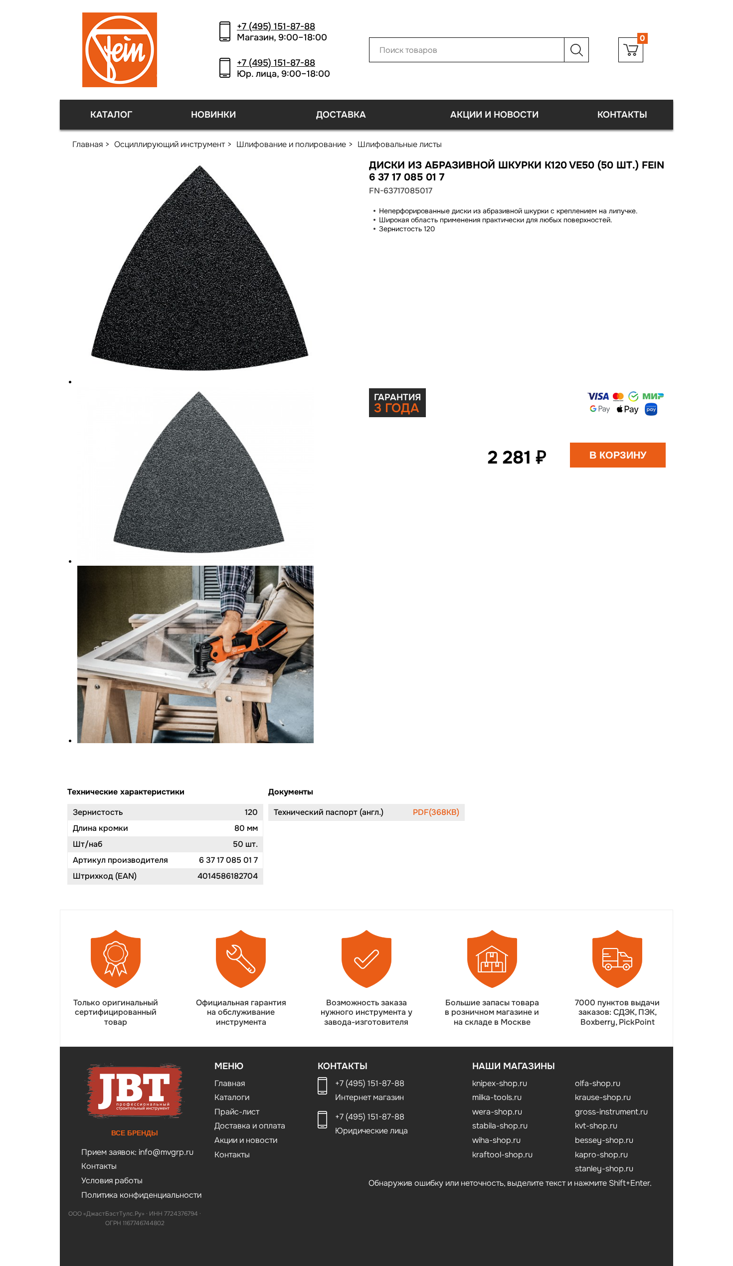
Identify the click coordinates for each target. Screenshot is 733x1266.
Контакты (622, 114)
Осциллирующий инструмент (169, 144)
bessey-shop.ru (604, 1140)
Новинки (213, 114)
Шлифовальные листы (400, 144)
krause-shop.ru (603, 1097)
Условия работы (112, 1180)
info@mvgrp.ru (165, 1152)
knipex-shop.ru (499, 1083)
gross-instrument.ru (611, 1112)
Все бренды (134, 1133)
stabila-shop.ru (500, 1125)
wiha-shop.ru (496, 1140)
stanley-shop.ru (604, 1168)
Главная (87, 144)
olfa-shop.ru (597, 1083)
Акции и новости (494, 114)
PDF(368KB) (436, 812)
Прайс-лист (236, 1112)
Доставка (341, 114)
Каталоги (231, 1097)
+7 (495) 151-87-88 (276, 26)
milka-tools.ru (497, 1097)
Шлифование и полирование (291, 144)
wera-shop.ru (497, 1112)
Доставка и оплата (249, 1125)
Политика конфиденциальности (141, 1195)
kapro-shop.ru (601, 1154)
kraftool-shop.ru (502, 1154)
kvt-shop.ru (596, 1125)
